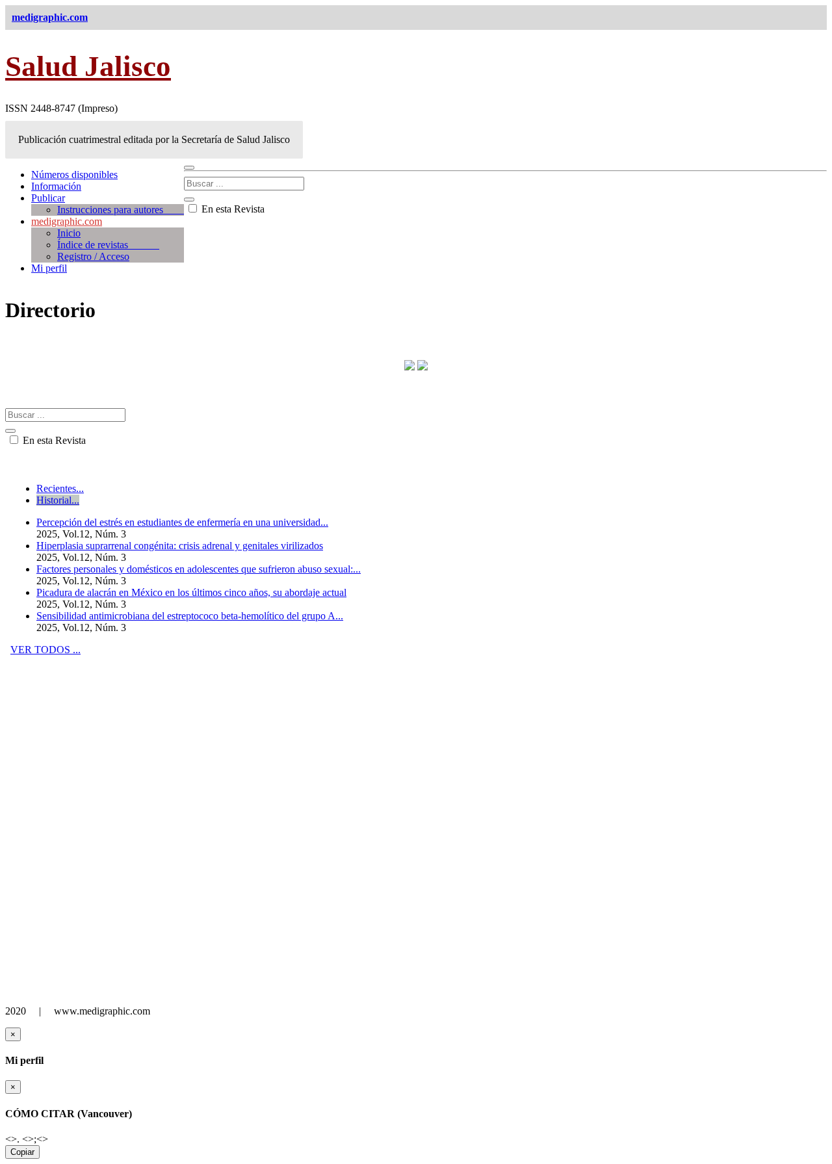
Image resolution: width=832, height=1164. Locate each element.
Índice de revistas (108, 244)
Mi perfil (49, 268)
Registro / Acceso (93, 256)
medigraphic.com (66, 221)
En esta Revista (232, 208)
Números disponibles (74, 174)
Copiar (22, 1152)
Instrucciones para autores (120, 209)
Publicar (48, 197)
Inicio (69, 233)
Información (56, 186)
